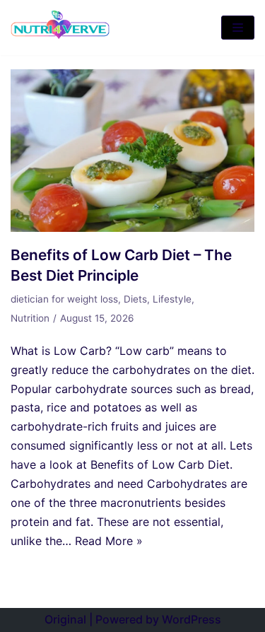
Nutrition (30, 318)
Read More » (109, 541)
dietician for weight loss (64, 299)
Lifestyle (172, 299)
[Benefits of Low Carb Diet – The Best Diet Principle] (132, 228)
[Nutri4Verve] (60, 27)
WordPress (191, 619)
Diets (135, 299)
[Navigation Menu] (237, 28)
